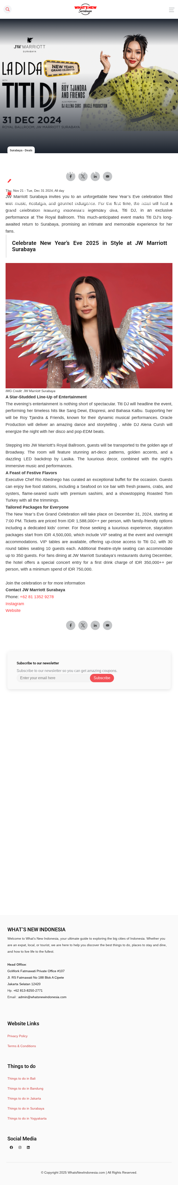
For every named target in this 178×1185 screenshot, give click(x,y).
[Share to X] (83, 625)
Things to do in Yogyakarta (27, 1118)
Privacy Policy (17, 1036)
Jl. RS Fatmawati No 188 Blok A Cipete (35, 977)
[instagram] (20, 1147)
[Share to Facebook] (70, 625)
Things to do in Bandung (25, 1088)
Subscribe (102, 678)
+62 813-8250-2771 (28, 990)
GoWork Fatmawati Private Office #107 (36, 971)
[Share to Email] (107, 625)
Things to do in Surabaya (25, 1108)
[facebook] (11, 1147)
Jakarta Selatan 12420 (24, 984)
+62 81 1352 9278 (37, 596)
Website (13, 610)
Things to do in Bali (21, 1078)
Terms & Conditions (21, 1046)
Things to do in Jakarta (24, 1098)
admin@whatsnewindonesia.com (42, 997)
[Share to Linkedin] (95, 625)
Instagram (15, 603)
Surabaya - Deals (21, 150)
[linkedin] (28, 1147)
